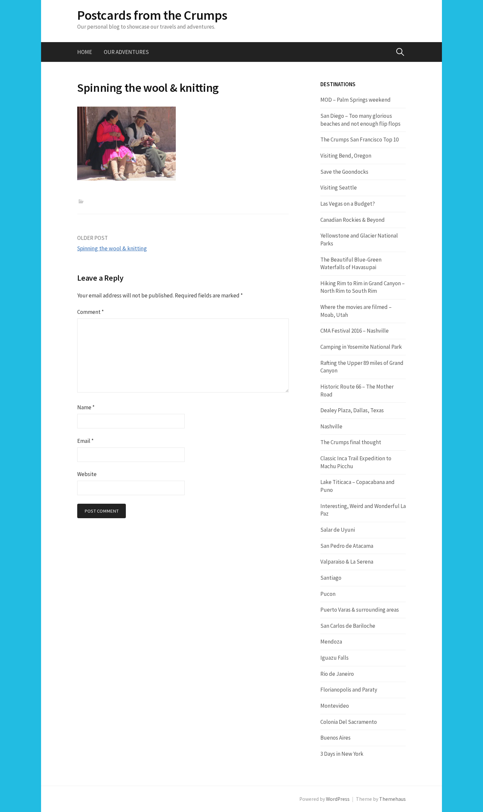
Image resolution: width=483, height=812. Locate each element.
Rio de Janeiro (337, 673)
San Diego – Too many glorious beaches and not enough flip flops (360, 119)
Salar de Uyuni (337, 529)
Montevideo (334, 705)
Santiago (330, 577)
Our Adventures (126, 52)
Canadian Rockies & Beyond (352, 219)
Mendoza (331, 641)
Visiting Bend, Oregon (345, 155)
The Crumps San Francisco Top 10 (359, 139)
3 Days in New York (341, 753)
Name (86, 407)
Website (87, 474)
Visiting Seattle (338, 187)
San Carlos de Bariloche (347, 625)
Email (85, 440)
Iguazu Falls (334, 657)
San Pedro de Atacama (346, 545)
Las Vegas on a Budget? (347, 203)
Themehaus (392, 799)
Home (84, 52)
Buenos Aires (335, 737)
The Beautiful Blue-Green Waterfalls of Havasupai (350, 263)
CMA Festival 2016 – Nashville (354, 330)
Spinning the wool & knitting (112, 248)
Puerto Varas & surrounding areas (359, 609)
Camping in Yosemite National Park (361, 346)
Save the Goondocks (344, 171)
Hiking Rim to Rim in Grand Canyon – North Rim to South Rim (362, 287)
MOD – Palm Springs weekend (355, 99)
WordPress (338, 799)
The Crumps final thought (350, 442)
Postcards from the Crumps (152, 15)
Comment (90, 312)
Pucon (327, 593)
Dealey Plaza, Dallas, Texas (352, 410)
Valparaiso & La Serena (346, 561)
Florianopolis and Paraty (348, 689)
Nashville (331, 426)
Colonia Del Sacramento (348, 721)
